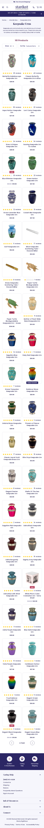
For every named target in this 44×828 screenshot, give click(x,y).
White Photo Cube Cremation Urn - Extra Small (32, 596)
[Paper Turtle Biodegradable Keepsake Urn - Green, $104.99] (11, 303)
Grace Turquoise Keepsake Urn (12, 390)
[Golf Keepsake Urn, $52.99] (11, 231)
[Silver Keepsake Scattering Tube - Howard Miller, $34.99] (32, 231)
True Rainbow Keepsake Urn (11, 699)
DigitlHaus (24, 821)
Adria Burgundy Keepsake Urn (12, 561)
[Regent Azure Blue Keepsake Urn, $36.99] (32, 716)
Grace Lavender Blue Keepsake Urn (11, 214)
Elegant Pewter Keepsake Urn (12, 493)
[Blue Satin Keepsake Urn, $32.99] (32, 614)
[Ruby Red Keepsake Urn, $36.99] (32, 339)
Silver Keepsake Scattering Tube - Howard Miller (32, 249)
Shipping (6, 785)
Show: (7, 46)
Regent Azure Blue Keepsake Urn (32, 733)
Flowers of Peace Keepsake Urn (32, 424)
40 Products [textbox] (11, 46)
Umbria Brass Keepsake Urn (11, 424)
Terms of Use (20, 825)
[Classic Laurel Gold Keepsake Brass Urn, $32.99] (11, 442)
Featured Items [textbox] (31, 46)
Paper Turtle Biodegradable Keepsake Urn (32, 285)
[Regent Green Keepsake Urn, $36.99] (32, 682)
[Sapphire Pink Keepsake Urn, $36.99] (11, 510)
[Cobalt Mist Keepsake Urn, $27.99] (32, 197)
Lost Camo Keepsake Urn (32, 111)
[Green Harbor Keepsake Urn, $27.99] (32, 163)
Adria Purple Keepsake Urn (12, 631)
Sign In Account (8, 793)
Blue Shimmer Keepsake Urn (11, 180)
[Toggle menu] (3, 7)
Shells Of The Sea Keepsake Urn (32, 493)
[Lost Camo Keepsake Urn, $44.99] (32, 95)
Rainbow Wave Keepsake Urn (32, 390)
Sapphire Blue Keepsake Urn (11, 356)
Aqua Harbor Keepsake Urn (11, 111)
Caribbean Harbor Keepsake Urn (32, 665)
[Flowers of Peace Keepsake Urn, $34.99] (32, 407)
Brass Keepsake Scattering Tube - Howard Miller (12, 285)
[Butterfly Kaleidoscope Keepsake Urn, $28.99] (11, 60)
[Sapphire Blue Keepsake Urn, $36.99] (11, 339)
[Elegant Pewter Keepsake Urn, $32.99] (11, 476)
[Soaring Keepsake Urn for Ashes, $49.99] (32, 129)
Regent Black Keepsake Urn (11, 733)
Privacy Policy (9, 825)
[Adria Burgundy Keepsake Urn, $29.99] (11, 544)
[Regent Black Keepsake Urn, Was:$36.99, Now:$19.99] (11, 716)
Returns (5, 788)
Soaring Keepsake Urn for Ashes (32, 145)
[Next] (32, 743)
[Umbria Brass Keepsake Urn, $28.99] (11, 407)
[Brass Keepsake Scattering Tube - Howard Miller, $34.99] (11, 267)
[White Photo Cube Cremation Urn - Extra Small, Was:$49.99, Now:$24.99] (32, 578)
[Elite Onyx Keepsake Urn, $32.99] (32, 442)
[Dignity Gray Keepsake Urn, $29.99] (32, 544)
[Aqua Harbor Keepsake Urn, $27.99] (11, 95)
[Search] (7, 7)
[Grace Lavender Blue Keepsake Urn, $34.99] (11, 197)
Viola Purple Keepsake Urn (12, 665)
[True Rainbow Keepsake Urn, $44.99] (11, 682)
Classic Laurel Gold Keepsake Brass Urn (12, 458)
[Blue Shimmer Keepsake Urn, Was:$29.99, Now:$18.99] (11, 163)
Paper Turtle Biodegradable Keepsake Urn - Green (12, 321)
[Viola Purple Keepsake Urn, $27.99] (11, 648)
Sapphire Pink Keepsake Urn (11, 527)
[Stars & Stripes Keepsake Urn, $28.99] (11, 129)
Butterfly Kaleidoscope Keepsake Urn (12, 77)
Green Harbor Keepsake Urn (32, 180)
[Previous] (12, 743)
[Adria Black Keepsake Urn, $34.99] (32, 510)
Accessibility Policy (32, 825)
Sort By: (22, 46)
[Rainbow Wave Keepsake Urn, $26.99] (32, 373)
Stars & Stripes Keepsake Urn (12, 145)
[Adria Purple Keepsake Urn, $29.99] (11, 614)
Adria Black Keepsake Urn (32, 527)
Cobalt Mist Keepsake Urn (32, 214)
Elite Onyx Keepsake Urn (32, 457)
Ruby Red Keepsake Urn (32, 355)
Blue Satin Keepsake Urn (32, 631)
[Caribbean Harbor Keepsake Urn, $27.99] (32, 648)
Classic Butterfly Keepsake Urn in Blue (32, 77)
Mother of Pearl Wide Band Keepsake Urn (32, 320)
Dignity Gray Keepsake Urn (32, 561)
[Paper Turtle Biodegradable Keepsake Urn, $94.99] (32, 267)
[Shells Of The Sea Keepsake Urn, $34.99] (32, 476)
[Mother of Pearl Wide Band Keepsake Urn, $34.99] (32, 303)
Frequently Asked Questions (13, 791)
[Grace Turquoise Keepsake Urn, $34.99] (11, 373)
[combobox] (10, 46)
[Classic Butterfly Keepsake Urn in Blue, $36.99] (32, 60)
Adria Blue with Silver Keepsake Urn (12, 595)
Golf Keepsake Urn (11, 247)
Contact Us (7, 782)
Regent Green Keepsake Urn (32, 699)
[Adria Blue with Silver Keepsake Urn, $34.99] (11, 578)
